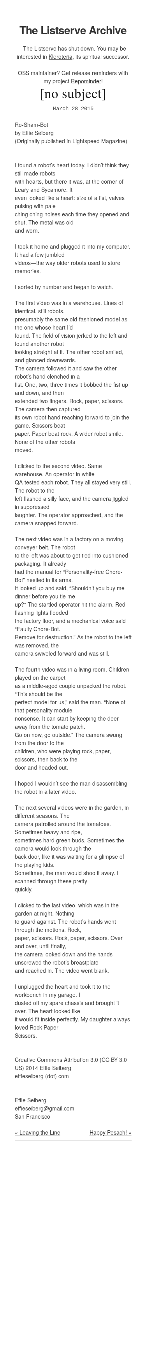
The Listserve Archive (73, 30)
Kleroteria (60, 56)
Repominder (86, 81)
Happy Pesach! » (111, 1132)
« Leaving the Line (37, 1132)
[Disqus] (73, 1250)
